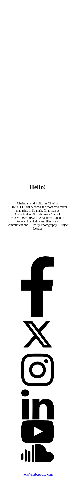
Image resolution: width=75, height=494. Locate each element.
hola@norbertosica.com (38, 474)
